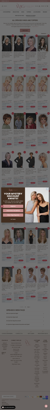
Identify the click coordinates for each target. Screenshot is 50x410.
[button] (8, 407)
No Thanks (13, 219)
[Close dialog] (47, 189)
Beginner (13, 206)
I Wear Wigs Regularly (13, 215)
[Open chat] (46, 406)
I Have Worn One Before (13, 210)
